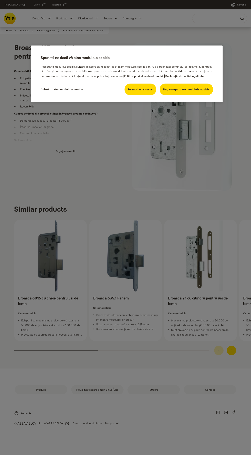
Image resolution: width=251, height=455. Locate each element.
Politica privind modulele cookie (144, 76)
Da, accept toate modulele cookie (186, 89)
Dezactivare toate (140, 89)
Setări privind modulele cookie (62, 89)
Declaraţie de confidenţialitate (184, 76)
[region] (127, 74)
